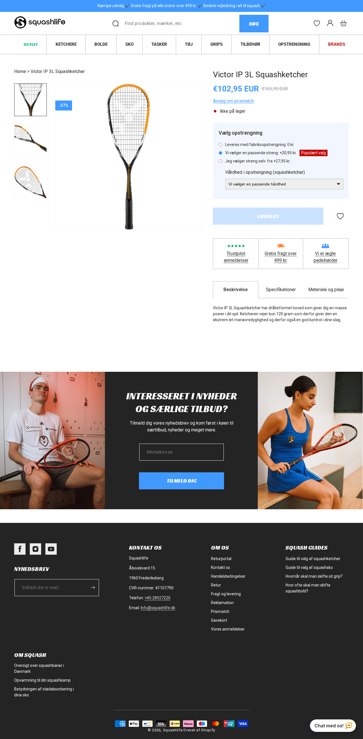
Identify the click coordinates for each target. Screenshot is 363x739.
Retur (216, 585)
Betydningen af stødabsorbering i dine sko (44, 692)
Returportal (221, 558)
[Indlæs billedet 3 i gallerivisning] (30, 182)
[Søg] (116, 23)
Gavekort (219, 620)
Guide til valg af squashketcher (313, 558)
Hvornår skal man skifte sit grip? (314, 576)
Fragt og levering (226, 594)
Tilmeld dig (182, 480)
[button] (343, 23)
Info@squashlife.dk (158, 608)
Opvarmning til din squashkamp (42, 680)
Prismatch (220, 611)
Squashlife (173, 730)
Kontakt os (220, 567)
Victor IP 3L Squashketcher (58, 71)
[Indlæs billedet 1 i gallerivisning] (30, 99)
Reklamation (222, 602)
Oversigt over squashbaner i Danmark (39, 668)
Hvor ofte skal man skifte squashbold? (308, 588)
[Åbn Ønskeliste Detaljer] (317, 23)
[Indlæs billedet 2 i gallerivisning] (30, 141)
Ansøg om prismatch (233, 101)
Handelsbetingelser (228, 576)
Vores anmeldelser (228, 629)
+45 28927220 (157, 598)
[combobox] (182, 23)
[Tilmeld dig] (92, 587)
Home (20, 71)
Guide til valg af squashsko (309, 567)
